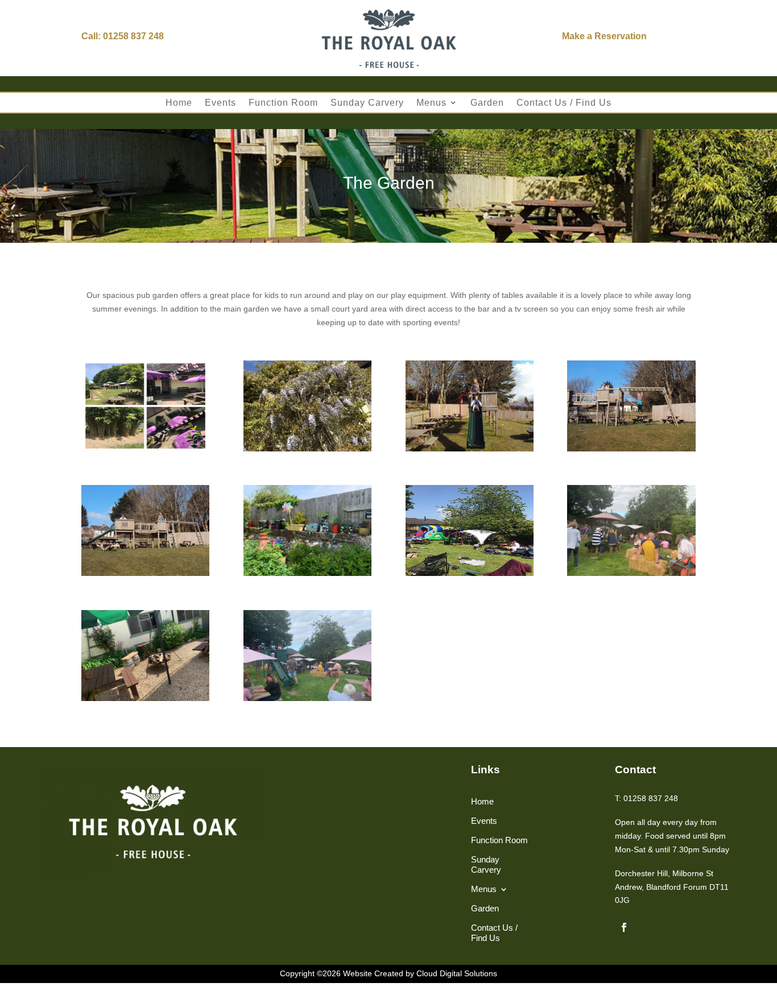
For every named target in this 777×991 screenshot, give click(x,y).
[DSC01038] (470, 448)
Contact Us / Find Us (563, 102)
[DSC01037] (631, 448)
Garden (487, 102)
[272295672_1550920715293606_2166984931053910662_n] (145, 698)
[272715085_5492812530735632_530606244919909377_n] (631, 573)
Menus (431, 102)
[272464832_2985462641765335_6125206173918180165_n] (307, 573)
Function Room (283, 102)
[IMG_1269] (145, 448)
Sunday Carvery (367, 102)
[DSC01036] (145, 573)
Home (179, 102)
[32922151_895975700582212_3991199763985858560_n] (470, 573)
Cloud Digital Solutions (456, 973)
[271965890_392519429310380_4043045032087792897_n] (307, 698)
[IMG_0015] (307, 448)
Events (220, 102)
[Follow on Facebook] (624, 927)
